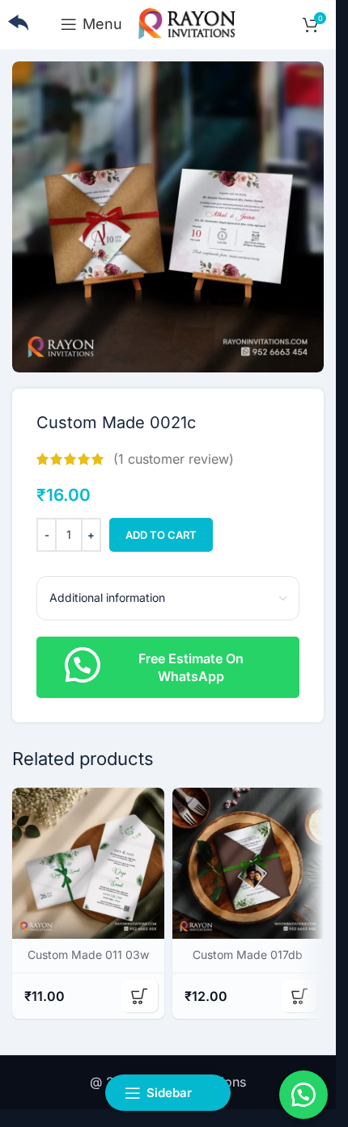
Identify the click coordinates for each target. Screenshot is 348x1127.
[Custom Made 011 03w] (88, 864)
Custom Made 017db (248, 954)
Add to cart (161, 534)
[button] (167, 666)
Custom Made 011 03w (88, 954)
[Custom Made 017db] (248, 864)
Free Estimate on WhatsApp (191, 667)
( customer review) (173, 459)
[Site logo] (187, 23)
